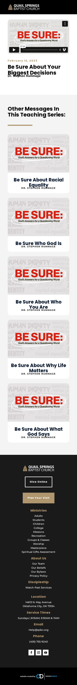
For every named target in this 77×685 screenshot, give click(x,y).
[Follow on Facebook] (31, 652)
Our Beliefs (38, 567)
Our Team (38, 563)
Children (38, 523)
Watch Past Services (38, 587)
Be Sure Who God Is (38, 243)
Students (38, 520)
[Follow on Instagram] (38, 652)
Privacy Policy (38, 575)
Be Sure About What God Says (39, 432)
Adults (38, 515)
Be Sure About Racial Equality (39, 182)
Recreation (39, 535)
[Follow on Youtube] (46, 652)
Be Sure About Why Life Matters (38, 368)
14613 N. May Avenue (38, 602)
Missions (38, 532)
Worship (38, 543)
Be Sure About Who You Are (39, 304)
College (39, 528)
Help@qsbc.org (39, 629)
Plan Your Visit (39, 498)
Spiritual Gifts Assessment (38, 551)
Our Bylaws (38, 571)
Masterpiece (39, 548)
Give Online (38, 482)
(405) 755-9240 (38, 641)
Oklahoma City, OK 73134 (38, 606)
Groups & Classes (38, 540)
